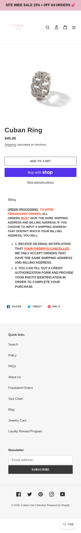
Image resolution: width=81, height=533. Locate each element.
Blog (11, 409)
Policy (12, 355)
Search (13, 344)
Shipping (10, 144)
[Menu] (74, 27)
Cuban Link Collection (33, 505)
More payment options (40, 182)
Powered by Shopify (58, 505)
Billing (12, 199)
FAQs (12, 366)
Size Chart (15, 398)
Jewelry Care (17, 420)
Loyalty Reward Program (25, 431)
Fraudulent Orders (20, 388)
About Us (14, 377)
